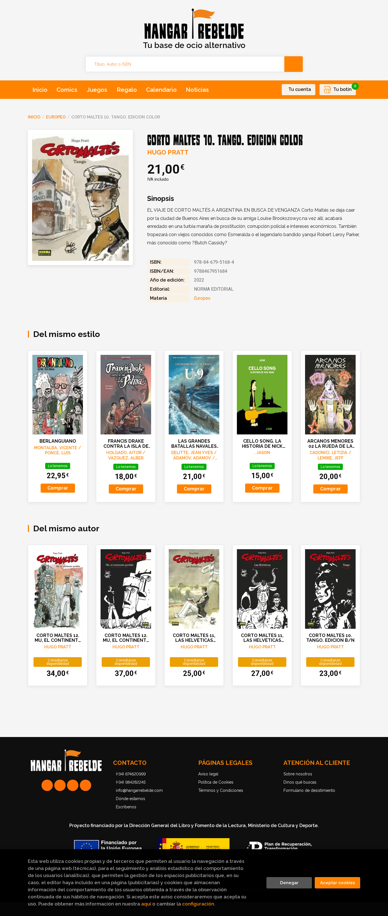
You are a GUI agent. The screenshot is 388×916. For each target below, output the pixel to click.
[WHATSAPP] (47, 785)
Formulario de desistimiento (309, 790)
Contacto (130, 762)
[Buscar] (293, 64)
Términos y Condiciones (220, 790)
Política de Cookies (215, 782)
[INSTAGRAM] (60, 785)
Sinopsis (160, 198)
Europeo (56, 116)
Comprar (57, 488)
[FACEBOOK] (85, 785)
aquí (146, 904)
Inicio (34, 116)
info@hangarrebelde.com (139, 790)
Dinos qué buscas (299, 782)
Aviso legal (208, 774)
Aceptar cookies (337, 882)
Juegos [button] (97, 89)
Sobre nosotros (297, 774)
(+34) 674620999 (131, 774)
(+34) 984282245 (131, 782)
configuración (198, 904)
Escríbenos (126, 807)
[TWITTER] (72, 785)
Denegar (289, 882)
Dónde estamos (130, 798)
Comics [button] (67, 89)
